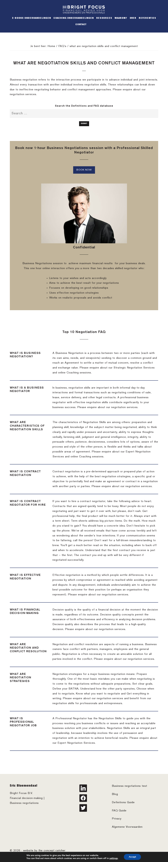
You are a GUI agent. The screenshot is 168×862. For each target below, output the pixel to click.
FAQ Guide (119, 810)
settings (113, 858)
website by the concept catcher (44, 850)
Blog (115, 794)
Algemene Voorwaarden (127, 827)
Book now (84, 170)
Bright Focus (84, 9)
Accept (132, 856)
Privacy (116, 818)
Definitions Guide (123, 802)
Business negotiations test (129, 786)
